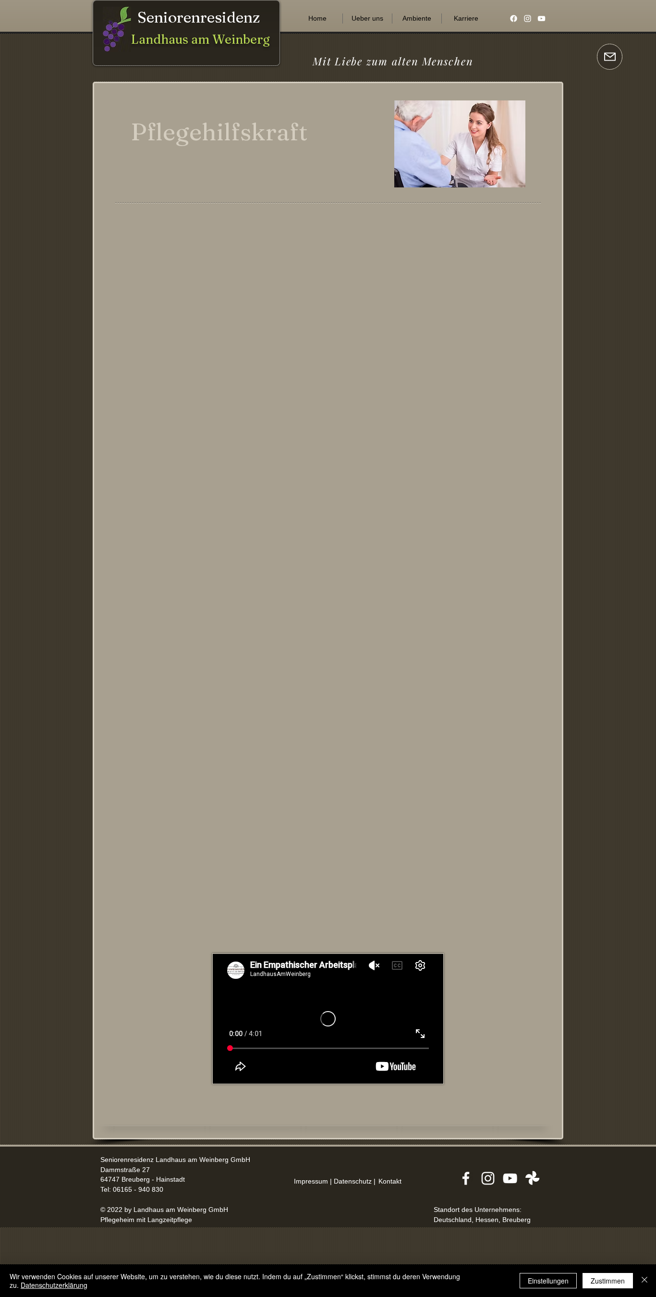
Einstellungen (548, 1280)
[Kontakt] (609, 57)
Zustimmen (608, 1280)
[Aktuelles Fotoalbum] (532, 1178)
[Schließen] (644, 1280)
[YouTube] (541, 18)
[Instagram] (527, 18)
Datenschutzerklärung (54, 1285)
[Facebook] (513, 18)
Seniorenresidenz (198, 17)
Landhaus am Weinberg (200, 39)
